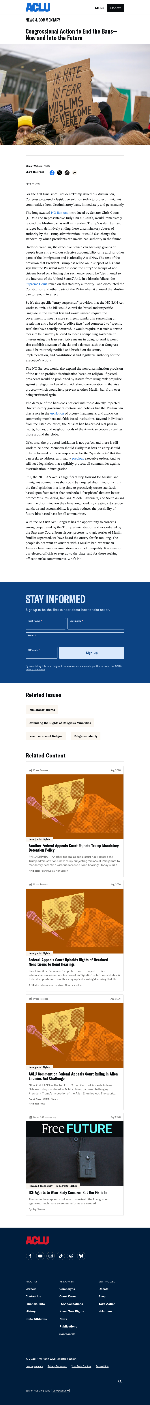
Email (31, 635)
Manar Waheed (34, 165)
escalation (57, 413)
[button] (67, 173)
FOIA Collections (71, 1303)
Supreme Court (36, 284)
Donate (115, 8)
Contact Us (33, 1296)
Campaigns (67, 1288)
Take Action (107, 1303)
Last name (75, 620)
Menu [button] (99, 8)
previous (78, 458)
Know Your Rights (71, 1311)
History (31, 1311)
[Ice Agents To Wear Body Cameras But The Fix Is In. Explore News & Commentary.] (74, 1164)
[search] (120, 1381)
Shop (102, 1296)
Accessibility (102, 1366)
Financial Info (35, 1303)
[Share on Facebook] (52, 174)
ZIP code (33, 650)
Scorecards (67, 1334)
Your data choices (81, 1366)
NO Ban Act (59, 212)
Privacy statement (57, 1366)
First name (34, 620)
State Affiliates (36, 1319)
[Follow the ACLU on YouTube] (40, 1255)
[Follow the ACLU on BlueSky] (81, 1255)
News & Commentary (41, 21)
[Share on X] (59, 174)
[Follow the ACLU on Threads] (71, 1255)
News (63, 1319)
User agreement (34, 1366)
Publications (68, 1326)
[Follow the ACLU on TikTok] (60, 1255)
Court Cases (67, 1296)
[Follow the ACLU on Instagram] (50, 1255)
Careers (31, 1288)
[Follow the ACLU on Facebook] (30, 1255)
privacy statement (35, 669)
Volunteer (105, 1311)
